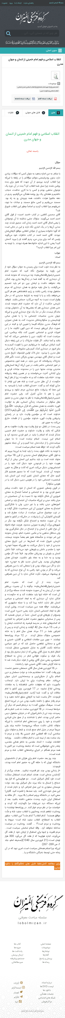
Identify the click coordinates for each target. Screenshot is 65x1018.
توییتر (16, 992)
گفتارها (46, 955)
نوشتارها (46, 951)
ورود (11, 3)
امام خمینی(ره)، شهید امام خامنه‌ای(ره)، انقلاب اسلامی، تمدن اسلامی (38, 87)
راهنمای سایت (28, 3)
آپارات (16, 983)
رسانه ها (46, 962)
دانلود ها (47, 990)
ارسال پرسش (17, 955)
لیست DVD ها (47, 986)
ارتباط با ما (18, 3)
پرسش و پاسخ (45, 959)
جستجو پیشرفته (17, 959)
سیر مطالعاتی (17, 962)
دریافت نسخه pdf (45, 98)
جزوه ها (17, 948)
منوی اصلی (51, 51)
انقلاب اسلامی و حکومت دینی (49, 91)
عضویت (4, 3)
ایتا (16, 1002)
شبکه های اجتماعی (46, 998)
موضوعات (46, 948)
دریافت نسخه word (22, 98)
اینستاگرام (16, 988)
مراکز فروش (47, 1002)
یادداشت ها (17, 951)
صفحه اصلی (46, 944)
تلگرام (16, 997)
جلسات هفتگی (47, 994)
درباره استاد (47, 983)
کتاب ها (17, 944)
